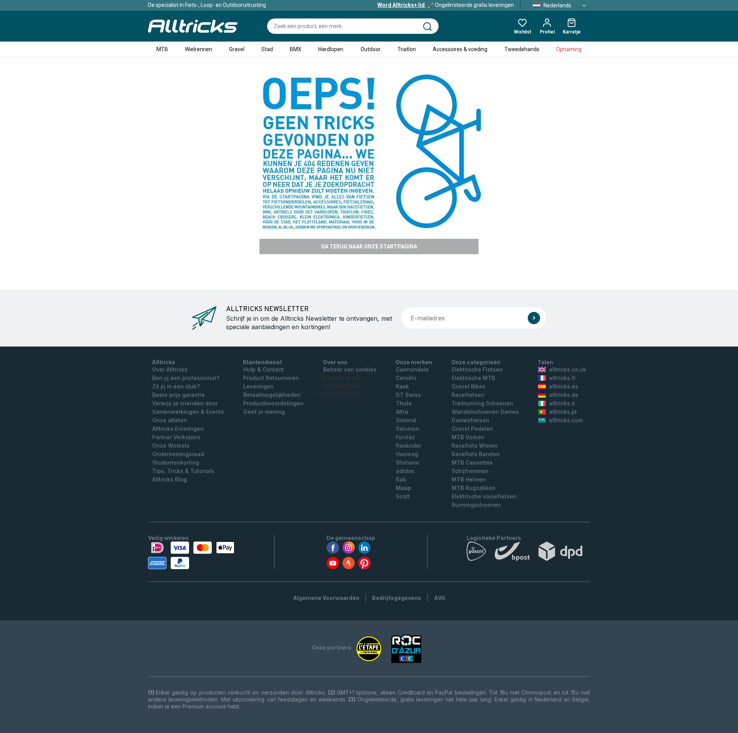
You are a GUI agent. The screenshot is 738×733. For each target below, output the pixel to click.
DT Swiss (408, 394)
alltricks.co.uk (567, 369)
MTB (162, 49)
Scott (403, 496)
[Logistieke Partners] (528, 553)
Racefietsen (468, 394)
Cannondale (412, 369)
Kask (402, 386)
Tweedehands (521, 49)
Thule (404, 403)
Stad (267, 49)
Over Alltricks (170, 369)
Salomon (407, 428)
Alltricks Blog (169, 479)
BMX (295, 49)
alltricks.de (563, 394)
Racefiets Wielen (475, 445)
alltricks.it (562, 403)
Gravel (236, 49)
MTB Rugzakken (473, 488)
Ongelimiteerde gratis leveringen (445, 5)
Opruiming (569, 49)
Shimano (407, 462)
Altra (402, 411)
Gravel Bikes (468, 386)
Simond (406, 420)
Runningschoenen (476, 504)
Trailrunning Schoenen (482, 403)
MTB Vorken (468, 437)
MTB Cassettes (472, 462)
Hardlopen (330, 49)
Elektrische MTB (473, 378)
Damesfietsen (470, 420)
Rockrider (408, 445)
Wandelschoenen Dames (485, 411)
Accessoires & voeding (460, 49)
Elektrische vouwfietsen (484, 496)
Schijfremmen (470, 471)
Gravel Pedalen (472, 428)
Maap (403, 488)
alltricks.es (563, 386)
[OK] (534, 318)
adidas (405, 471)
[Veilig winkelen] (191, 555)
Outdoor (371, 49)
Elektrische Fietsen (477, 369)
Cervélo (406, 378)
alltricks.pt (563, 411)
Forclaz (405, 437)
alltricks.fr (562, 378)
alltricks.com (566, 420)
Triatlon (406, 49)
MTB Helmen (469, 479)
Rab (401, 479)
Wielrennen (198, 49)
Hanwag (407, 454)
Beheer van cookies (350, 369)
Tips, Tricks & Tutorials (183, 471)
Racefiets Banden (476, 454)
